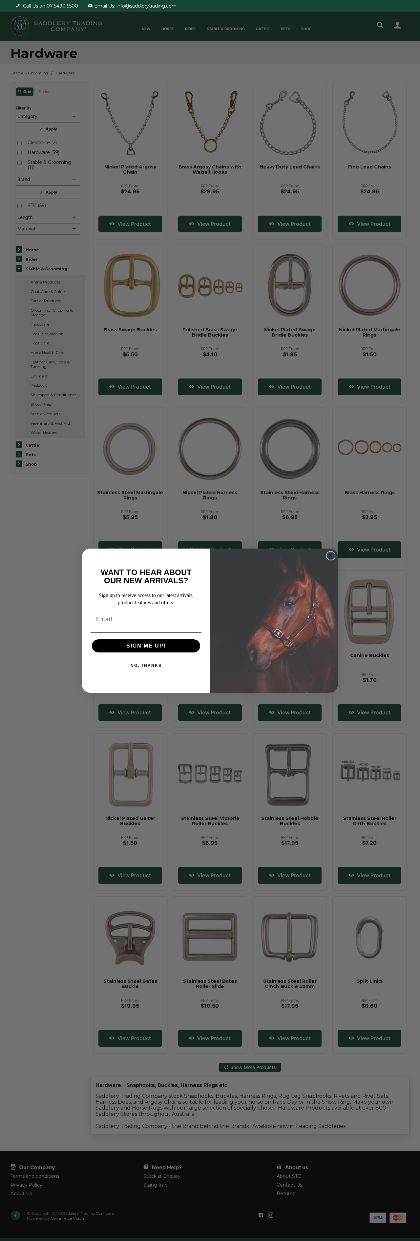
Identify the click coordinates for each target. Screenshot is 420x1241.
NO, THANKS (146, 665)
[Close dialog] (331, 556)
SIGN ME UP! (146, 646)
